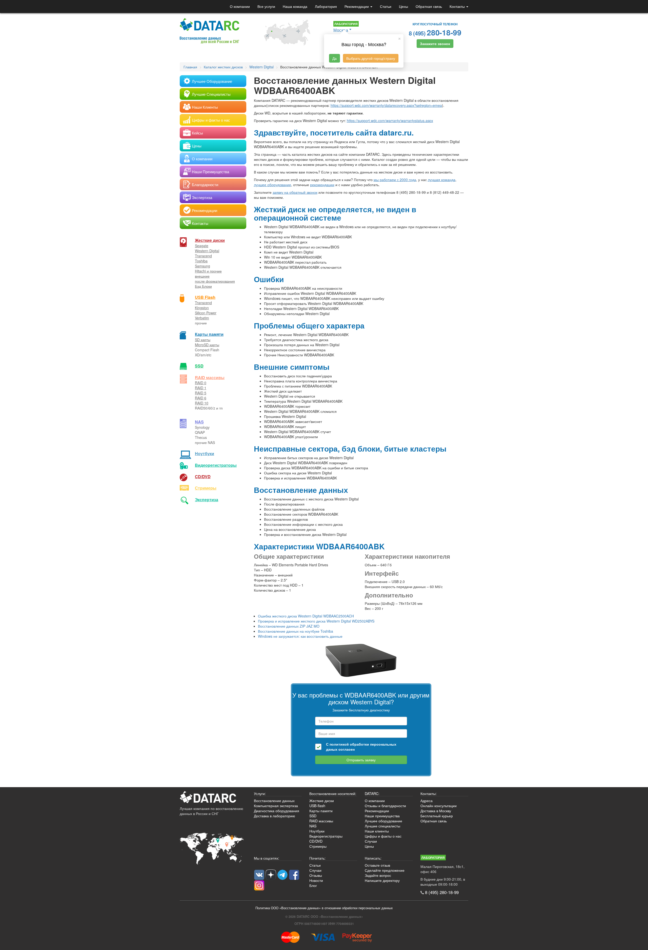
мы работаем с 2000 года (395, 179)
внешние (202, 276)
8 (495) (435, 32)
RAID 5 (200, 392)
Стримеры (205, 488)
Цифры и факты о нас (383, 836)
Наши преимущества (382, 815)
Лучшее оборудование (383, 820)
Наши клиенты (377, 830)
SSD (199, 366)
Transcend (203, 255)
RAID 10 (201, 402)
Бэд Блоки (203, 286)
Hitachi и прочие (208, 271)
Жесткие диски (210, 240)
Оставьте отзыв (377, 865)
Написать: (373, 858)
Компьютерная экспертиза (276, 805)
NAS (199, 422)
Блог (313, 885)
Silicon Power (205, 312)
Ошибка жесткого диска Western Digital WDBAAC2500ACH (306, 615)
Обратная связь (429, 6)
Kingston (202, 307)
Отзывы (315, 875)
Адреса (426, 800)
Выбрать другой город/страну (370, 58)
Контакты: (428, 793)
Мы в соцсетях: (266, 858)
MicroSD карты (207, 344)
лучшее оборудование (272, 184)
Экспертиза (206, 499)
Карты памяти (209, 334)
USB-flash (317, 805)
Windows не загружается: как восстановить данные (300, 636)
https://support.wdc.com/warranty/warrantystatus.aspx (390, 120)
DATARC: (372, 793)
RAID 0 (200, 382)
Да (334, 58)
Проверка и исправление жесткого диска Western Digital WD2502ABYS (316, 621)
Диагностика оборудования (276, 810)
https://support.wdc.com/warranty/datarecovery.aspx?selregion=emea (386, 105)
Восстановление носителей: (332, 793)
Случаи (371, 841)
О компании (240, 6)
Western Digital (207, 250)
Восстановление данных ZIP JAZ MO (288, 626)
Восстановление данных (274, 800)
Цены (403, 6)
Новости (316, 880)
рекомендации (322, 184)
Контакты (458, 6)
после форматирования (215, 281)
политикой (339, 744)
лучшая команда (441, 179)
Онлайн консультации (438, 805)
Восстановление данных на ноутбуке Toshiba (295, 631)
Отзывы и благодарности (385, 805)
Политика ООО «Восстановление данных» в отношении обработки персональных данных (324, 908)
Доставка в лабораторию (274, 815)
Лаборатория (326, 6)
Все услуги (266, 6)
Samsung (202, 265)
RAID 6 (200, 397)
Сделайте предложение (384, 870)
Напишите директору (382, 880)
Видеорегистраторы (325, 836)
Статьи (385, 6)
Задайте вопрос (378, 875)
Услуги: (260, 793)
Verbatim (202, 317)
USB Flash (205, 297)
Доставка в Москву (435, 810)
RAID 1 (200, 387)
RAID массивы (210, 377)
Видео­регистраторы (216, 465)
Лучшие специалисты (382, 825)
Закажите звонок (435, 43)
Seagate (201, 245)
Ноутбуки (204, 453)
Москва (340, 30)
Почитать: (317, 858)
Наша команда (295, 6)
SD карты (202, 339)
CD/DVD (203, 476)
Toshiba (201, 260)
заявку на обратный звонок (295, 192)
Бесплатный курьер (436, 815)
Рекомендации (357, 6)
